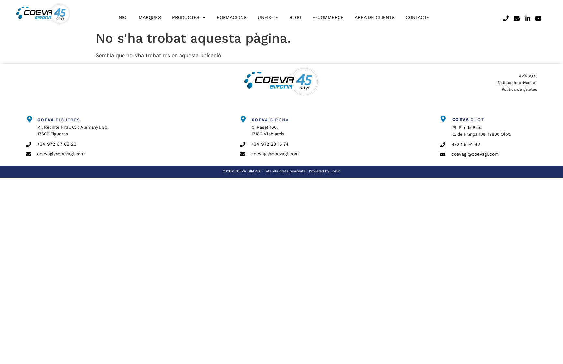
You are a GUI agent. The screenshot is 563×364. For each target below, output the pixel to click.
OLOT (468, 119)
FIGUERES (58, 119)
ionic (336, 171)
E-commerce (328, 17)
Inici (122, 17)
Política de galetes (519, 89)
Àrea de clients (375, 17)
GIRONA (270, 119)
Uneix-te (268, 17)
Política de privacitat (517, 82)
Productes (185, 17)
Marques (150, 17)
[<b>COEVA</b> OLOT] (443, 119)
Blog (295, 17)
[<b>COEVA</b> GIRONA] (243, 119)
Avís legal (528, 76)
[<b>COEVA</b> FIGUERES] (29, 119)
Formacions (232, 17)
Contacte (417, 17)
